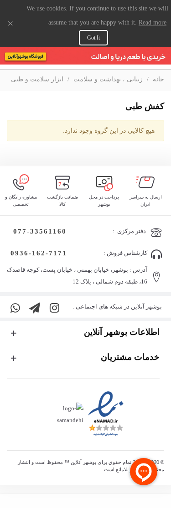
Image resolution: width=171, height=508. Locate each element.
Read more (152, 22)
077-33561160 (38, 231)
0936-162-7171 (38, 253)
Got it (93, 38)
